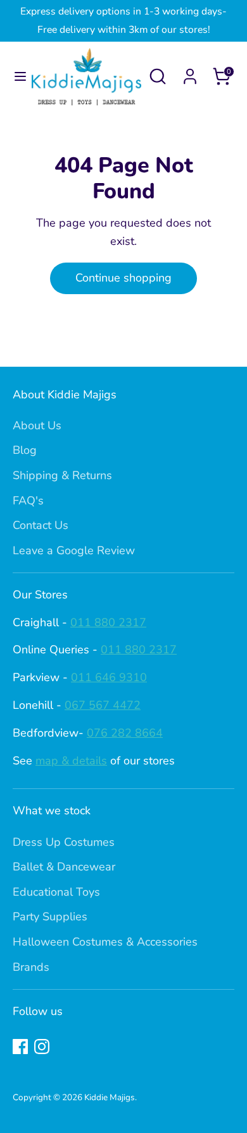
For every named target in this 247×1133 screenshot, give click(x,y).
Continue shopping (123, 277)
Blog (25, 450)
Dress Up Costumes (64, 842)
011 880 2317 (108, 622)
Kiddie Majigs (109, 1097)
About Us (37, 425)
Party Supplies (50, 916)
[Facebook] (20, 1046)
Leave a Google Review (74, 550)
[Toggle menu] (16, 77)
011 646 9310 (109, 677)
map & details (71, 760)
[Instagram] (41, 1046)
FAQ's (28, 500)
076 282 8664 (125, 732)
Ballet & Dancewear (64, 866)
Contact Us (40, 525)
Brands (31, 967)
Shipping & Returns (62, 475)
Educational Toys (56, 891)
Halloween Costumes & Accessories (105, 941)
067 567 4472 (103, 705)
